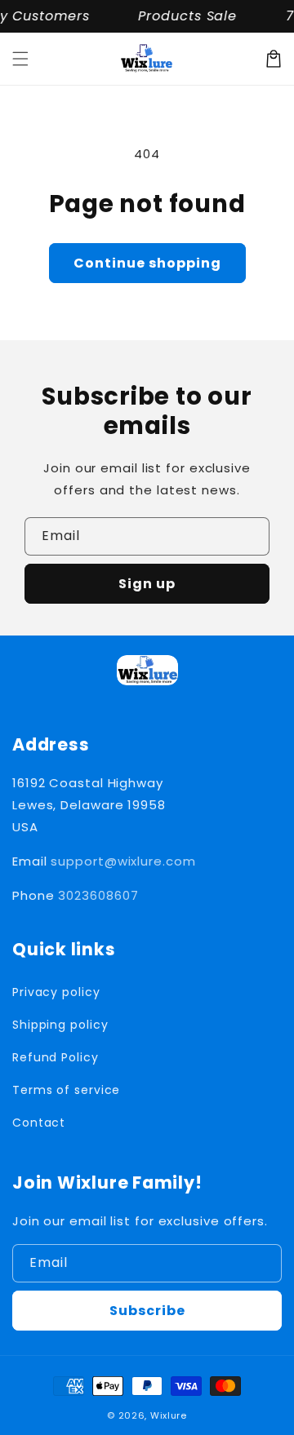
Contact (38, 1122)
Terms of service (66, 1090)
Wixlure (168, 1415)
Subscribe (147, 1310)
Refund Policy (55, 1057)
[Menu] (20, 59)
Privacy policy (56, 992)
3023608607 (98, 895)
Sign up (147, 583)
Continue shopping (147, 263)
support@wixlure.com (123, 861)
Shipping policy (60, 1024)
